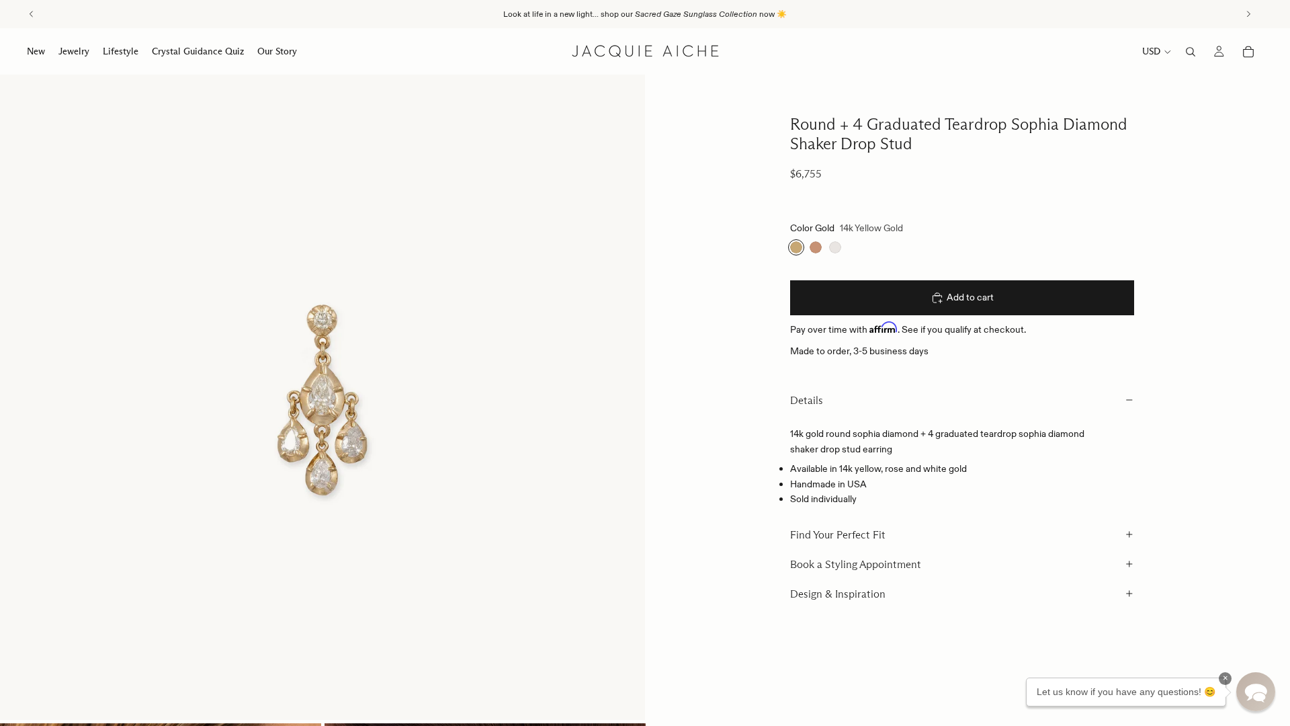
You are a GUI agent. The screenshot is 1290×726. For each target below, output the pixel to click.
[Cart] (1248, 52)
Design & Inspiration (838, 594)
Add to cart (970, 297)
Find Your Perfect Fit (838, 534)
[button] (1255, 691)
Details (806, 400)
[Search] (1190, 52)
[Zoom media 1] (322, 397)
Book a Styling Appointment (855, 564)
